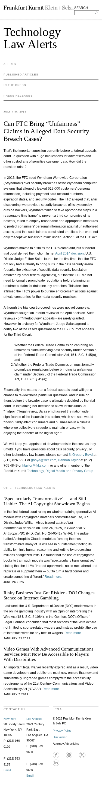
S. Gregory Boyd (81, 455)
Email (7, 770)
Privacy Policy (62, 730)
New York (10, 718)
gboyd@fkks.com (43, 460)
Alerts (10, 63)
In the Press (15, 85)
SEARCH (81, 8)
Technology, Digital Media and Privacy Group (60, 471)
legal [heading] (58, 709)
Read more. (53, 577)
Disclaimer (60, 737)
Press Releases (18, 95)
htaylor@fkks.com (35, 465)
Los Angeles (34, 718)
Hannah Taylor (69, 460)
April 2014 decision (69, 253)
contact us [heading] (15, 709)
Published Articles (21, 74)
